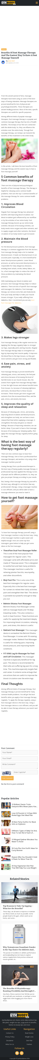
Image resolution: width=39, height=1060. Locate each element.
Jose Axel (11, 61)
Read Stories (29, 1033)
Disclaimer (9, 1041)
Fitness (4, 49)
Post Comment (7, 778)
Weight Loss (29, 1037)
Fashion (29, 1044)
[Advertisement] (19, 26)
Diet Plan (29, 1041)
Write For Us (10, 1044)
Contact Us (10, 1033)
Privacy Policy (9, 1037)
